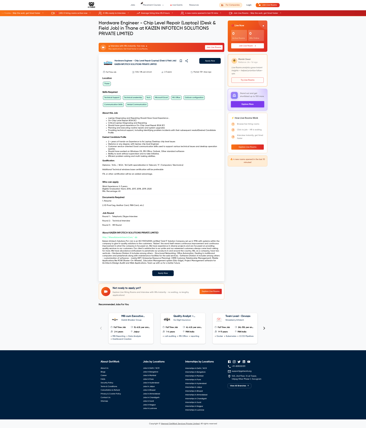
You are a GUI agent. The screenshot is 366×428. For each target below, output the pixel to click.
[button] (183, 13)
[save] (181, 61)
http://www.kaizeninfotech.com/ (117, 237)
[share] (186, 61)
